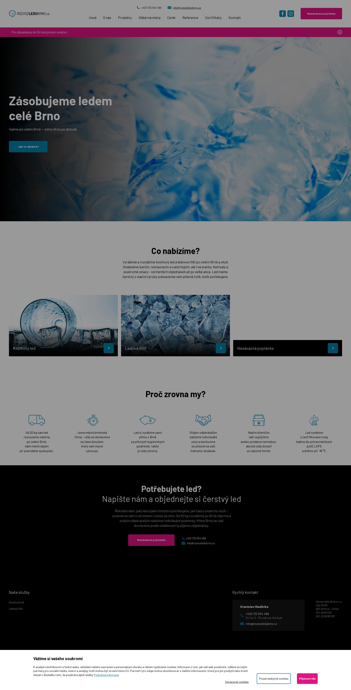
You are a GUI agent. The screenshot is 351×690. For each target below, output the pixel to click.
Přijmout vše (307, 678)
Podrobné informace (106, 675)
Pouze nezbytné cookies (273, 678)
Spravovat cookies (237, 681)
